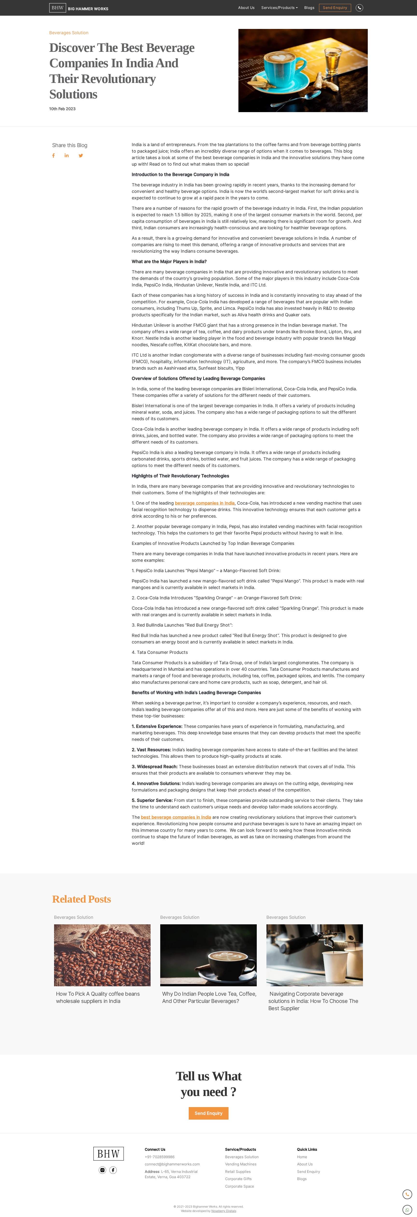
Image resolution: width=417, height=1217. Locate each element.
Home (302, 1157)
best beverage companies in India (176, 817)
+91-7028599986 (159, 1157)
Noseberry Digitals (223, 1211)
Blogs (309, 7)
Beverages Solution (242, 1157)
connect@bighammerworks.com (172, 1164)
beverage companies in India (205, 503)
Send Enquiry (335, 7)
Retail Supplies (238, 1171)
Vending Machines (241, 1164)
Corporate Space (239, 1186)
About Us (246, 7)
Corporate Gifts (238, 1178)
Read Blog (66, 1016)
